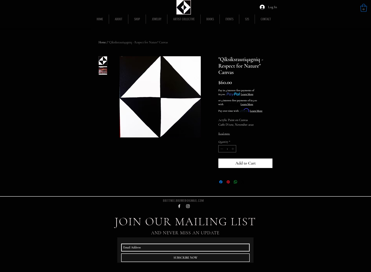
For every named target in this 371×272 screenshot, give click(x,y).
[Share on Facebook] (221, 182)
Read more (224, 133)
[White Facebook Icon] (179, 206)
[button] (363, 8)
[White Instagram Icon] (188, 206)
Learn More (247, 94)
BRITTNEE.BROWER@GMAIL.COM (183, 201)
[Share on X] (243, 182)
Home (102, 42)
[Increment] (233, 148)
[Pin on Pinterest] (228, 182)
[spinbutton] (227, 148)
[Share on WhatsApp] (235, 182)
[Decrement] (221, 148)
